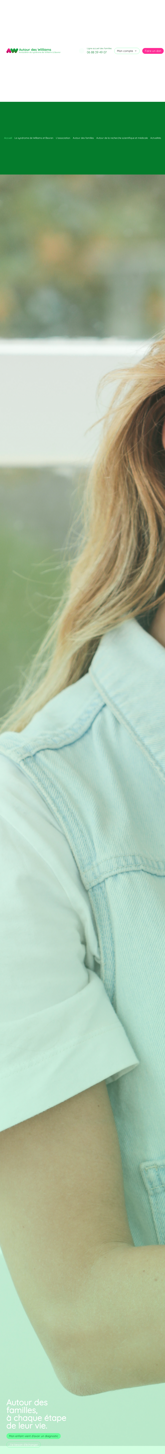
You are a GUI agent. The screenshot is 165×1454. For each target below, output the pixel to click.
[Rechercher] (81, 50)
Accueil (8, 137)
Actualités (155, 137)
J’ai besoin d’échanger (23, 1444)
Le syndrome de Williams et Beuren (34, 137)
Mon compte (125, 51)
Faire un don (153, 51)
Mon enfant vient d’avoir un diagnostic (33, 1436)
